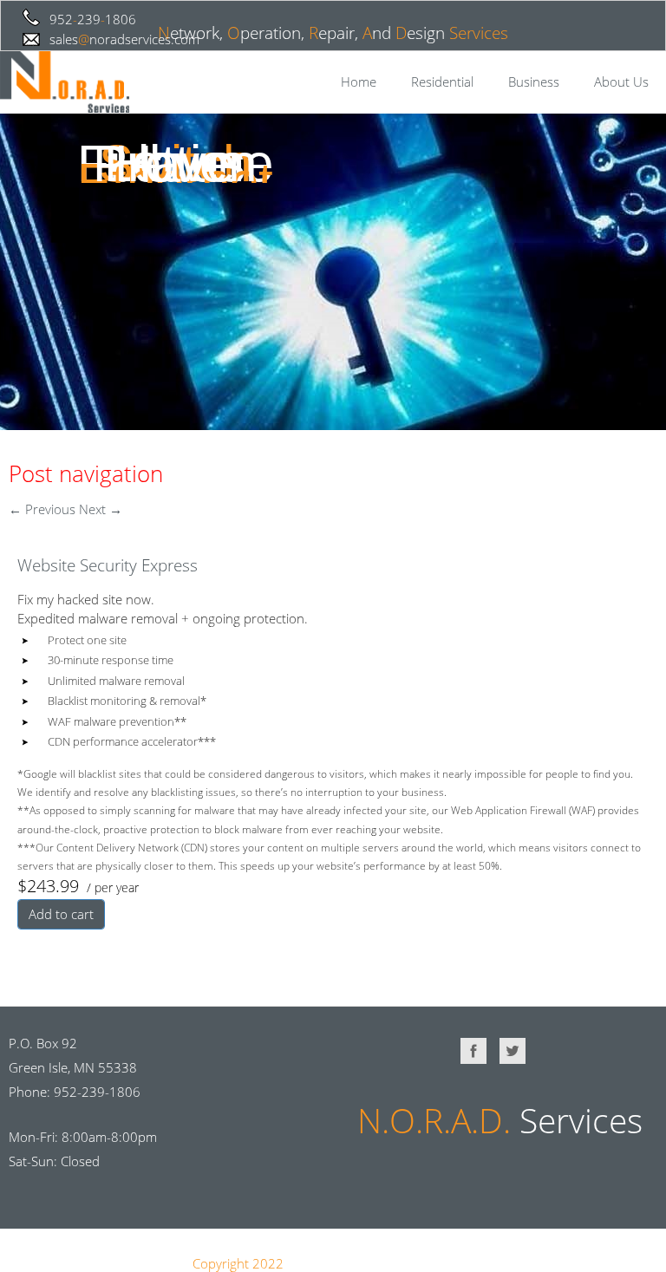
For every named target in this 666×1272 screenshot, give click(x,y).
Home (358, 81)
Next (100, 509)
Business (533, 81)
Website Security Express (107, 565)
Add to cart (61, 914)
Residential (442, 81)
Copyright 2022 (238, 1263)
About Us (621, 81)
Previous (42, 509)
